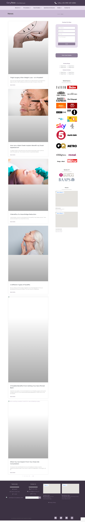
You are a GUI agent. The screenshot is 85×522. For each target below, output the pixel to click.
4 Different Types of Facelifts (20, 284)
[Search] (40, 497)
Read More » (13, 154)
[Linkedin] (66, 518)
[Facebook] (55, 518)
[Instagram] (72, 518)
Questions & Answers (49, 7)
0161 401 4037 (60, 231)
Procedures (26, 7)
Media (59, 7)
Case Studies (36, 7)
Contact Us (67, 7)
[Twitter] (61, 518)
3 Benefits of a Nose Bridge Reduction (23, 214)
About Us (17, 7)
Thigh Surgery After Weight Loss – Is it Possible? (26, 77)
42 (33, 476)
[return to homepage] (16, 3)
